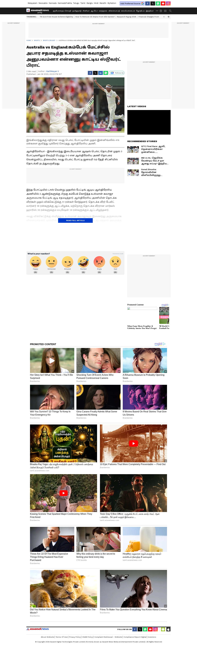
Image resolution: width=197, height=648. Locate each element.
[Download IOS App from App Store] (168, 629)
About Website (47, 637)
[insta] (168, 3)
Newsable (43, 3)
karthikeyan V (52, 71)
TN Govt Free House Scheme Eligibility (56, 17)
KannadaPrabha (65, 3)
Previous (164, 16)
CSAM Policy (87, 637)
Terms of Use (61, 637)
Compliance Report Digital (135, 637)
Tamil (82, 3)
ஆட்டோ (94, 11)
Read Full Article (75, 220)
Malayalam (32, 3)
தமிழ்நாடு (76, 11)
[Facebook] (147, 3)
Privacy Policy (75, 637)
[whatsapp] (158, 3)
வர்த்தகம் (103, 11)
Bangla (90, 3)
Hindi (96, 3)
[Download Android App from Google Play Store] (163, 629)
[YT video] (163, 3)
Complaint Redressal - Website (108, 637)
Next (168, 16)
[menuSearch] (170, 11)
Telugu (76, 3)
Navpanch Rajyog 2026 (126, 17)
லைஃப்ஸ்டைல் (128, 11)
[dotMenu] (157, 11)
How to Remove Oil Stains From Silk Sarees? (95, 17)
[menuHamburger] (165, 11)
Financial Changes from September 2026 (156, 17)
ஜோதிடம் (140, 11)
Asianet (37, 629)
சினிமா (86, 11)
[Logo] (38, 11)
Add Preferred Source (130, 3)
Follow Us (119, 73)
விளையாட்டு (114, 11)
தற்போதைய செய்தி (62, 11)
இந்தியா (150, 11)
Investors (152, 637)
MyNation (111, 3)
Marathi (103, 3)
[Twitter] (152, 3)
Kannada (53, 3)
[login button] (161, 11)
